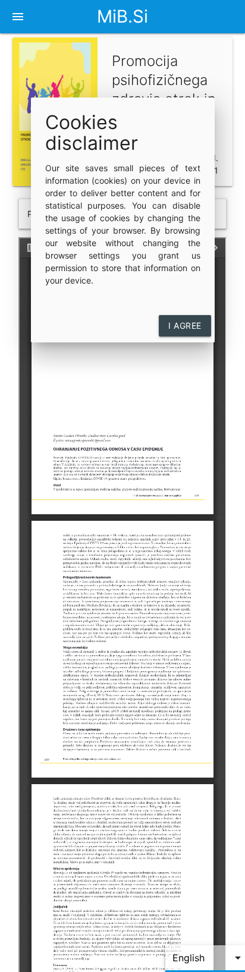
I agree (185, 325)
